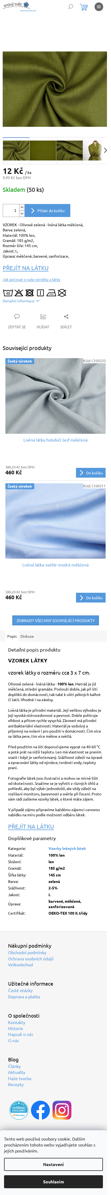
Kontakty (16, 1022)
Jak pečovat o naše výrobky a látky (31, 279)
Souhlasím (53, 1181)
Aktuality (16, 1072)
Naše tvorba (19, 1078)
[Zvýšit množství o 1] (22, 207)
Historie (15, 1028)
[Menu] (98, 6)
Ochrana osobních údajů (31, 958)
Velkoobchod (20, 964)
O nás (13, 1040)
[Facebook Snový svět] (40, 1110)
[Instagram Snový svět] (62, 1110)
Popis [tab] (12, 636)
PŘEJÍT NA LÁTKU (25, 267)
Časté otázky (20, 990)
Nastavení (53, 1164)
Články (14, 1066)
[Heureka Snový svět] (18, 1110)
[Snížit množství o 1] (22, 213)
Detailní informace (18, 300)
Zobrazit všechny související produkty (56, 620)
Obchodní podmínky (27, 952)
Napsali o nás (20, 1034)
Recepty (16, 1084)
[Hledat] (70, 6)
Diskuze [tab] (27, 636)
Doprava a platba (24, 996)
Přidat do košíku (51, 210)
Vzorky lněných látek (67, 848)
